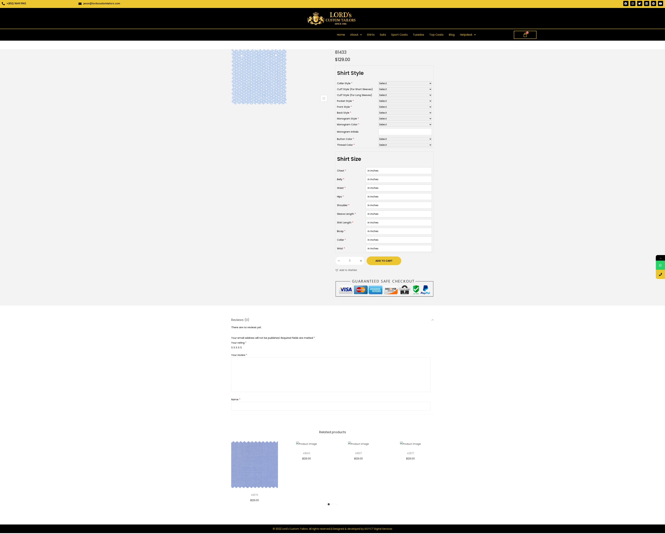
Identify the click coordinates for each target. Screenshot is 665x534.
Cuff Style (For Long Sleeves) (354, 95)
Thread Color (345, 145)
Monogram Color (347, 124)
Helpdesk (466, 35)
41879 (254, 495)
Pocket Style (344, 101)
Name (235, 399)
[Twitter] (639, 3)
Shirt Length (344, 222)
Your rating (238, 342)
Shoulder (342, 205)
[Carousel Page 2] (332, 504)
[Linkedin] (646, 3)
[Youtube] (660, 3)
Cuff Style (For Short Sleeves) (355, 89)
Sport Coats (399, 35)
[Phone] (660, 274)
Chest (340, 170)
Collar (340, 240)
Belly (339, 179)
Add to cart (383, 261)
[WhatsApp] (660, 265)
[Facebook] (625, 3)
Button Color (344, 139)
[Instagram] (632, 3)
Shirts (371, 35)
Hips (339, 196)
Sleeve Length (345, 214)
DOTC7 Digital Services (378, 529)
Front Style (343, 107)
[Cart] (525, 35)
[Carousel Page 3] (336, 504)
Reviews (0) (240, 320)
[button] (356, 35)
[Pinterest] (653, 3)
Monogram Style (347, 118)
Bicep (340, 231)
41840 (306, 453)
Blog (452, 35)
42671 (410, 453)
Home (341, 35)
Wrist (340, 248)
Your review (239, 355)
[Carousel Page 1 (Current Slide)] (329, 504)
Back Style (343, 112)
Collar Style (344, 83)
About (354, 35)
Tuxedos (418, 35)
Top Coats (436, 35)
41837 (358, 453)
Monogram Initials (347, 132)
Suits (383, 35)
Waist (340, 188)
